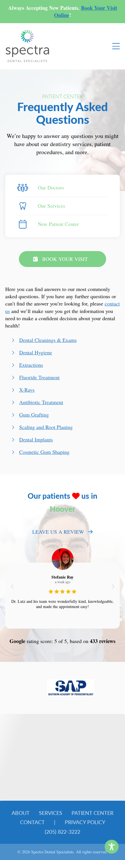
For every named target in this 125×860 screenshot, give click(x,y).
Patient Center (92, 812)
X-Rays (27, 389)
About (21, 812)
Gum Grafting (34, 414)
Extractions (31, 364)
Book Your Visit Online (85, 11)
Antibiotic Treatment (41, 402)
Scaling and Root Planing (46, 426)
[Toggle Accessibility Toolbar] (111, 846)
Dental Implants (36, 439)
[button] (12, 586)
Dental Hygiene (35, 352)
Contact (32, 822)
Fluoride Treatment (39, 377)
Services (50, 812)
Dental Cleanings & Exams (48, 339)
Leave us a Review (58, 531)
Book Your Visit (65, 258)
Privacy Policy (85, 822)
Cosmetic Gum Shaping (44, 451)
